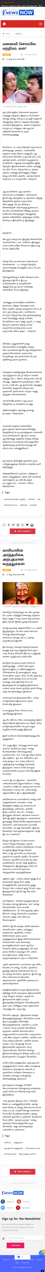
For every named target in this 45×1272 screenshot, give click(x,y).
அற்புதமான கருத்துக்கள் (13, 1148)
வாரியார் (7, 1142)
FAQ (17, 1262)
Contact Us (25, 1262)
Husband (31, 499)
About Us (6, 1259)
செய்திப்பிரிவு (30, 54)
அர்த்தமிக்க (18, 1142)
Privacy (15, 1259)
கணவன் (23, 505)
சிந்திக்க (18, 33)
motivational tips (10, 1154)
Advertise (30, 1259)
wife (39, 499)
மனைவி (33, 505)
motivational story (10, 505)
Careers (39, 1259)
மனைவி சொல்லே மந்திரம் (15, 499)
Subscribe (15, 1245)
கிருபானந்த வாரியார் (27, 1154)
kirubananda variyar (33, 1148)
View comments (23, 531)
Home (7, 33)
